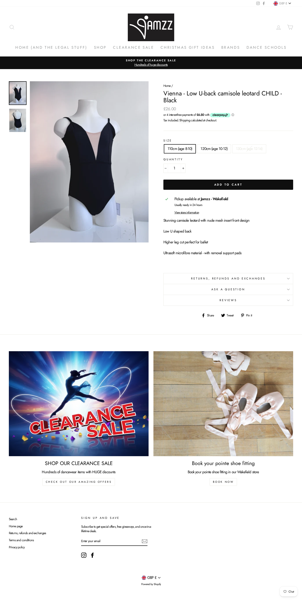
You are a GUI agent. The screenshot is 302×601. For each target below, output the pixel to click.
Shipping (184, 120)
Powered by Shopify (151, 584)
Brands (230, 47)
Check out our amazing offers (79, 482)
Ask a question (228, 289)
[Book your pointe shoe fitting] (223, 403)
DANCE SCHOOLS (267, 47)
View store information (186, 212)
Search (13, 519)
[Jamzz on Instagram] (83, 555)
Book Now (223, 482)
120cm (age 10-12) (214, 148)
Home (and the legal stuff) (51, 47)
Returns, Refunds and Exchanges (228, 278)
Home (167, 85)
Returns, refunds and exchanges (27, 533)
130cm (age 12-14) (249, 148)
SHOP (100, 47)
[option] (151, 63)
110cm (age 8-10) (180, 148)
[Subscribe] (144, 541)
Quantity (173, 159)
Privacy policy (17, 547)
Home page (16, 526)
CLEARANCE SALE (133, 47)
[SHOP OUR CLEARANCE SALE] (79, 403)
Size (167, 141)
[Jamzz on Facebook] (92, 555)
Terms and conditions (21, 540)
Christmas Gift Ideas (188, 47)
